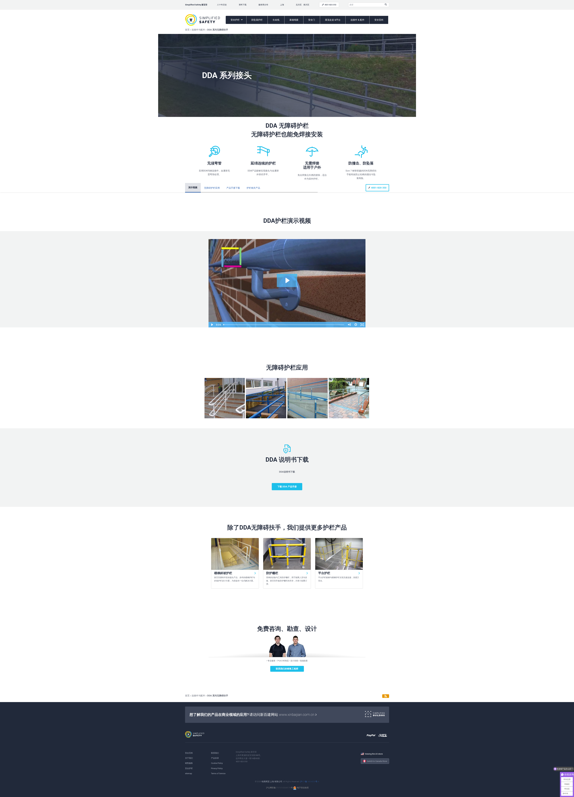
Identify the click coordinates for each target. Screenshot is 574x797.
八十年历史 (222, 5)
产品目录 (215, 758)
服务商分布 (263, 5)
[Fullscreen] (362, 324)
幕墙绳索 (293, 20)
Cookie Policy (217, 763)
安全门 (311, 20)
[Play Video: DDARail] (287, 280)
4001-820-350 (330, 5)
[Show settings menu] (355, 324)
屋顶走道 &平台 (333, 20)
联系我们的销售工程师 (287, 668)
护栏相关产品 (253, 188)
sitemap (188, 773)
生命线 (276, 20)
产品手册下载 (233, 188)
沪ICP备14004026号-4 (309, 781)
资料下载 (242, 5)
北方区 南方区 (302, 5)
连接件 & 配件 (357, 20)
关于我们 (189, 758)
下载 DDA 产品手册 (287, 486)
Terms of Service (218, 773)
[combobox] (368, 5)
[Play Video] (212, 324)
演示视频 (192, 187)
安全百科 (378, 20)
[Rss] (385, 696)
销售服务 (189, 763)
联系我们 (215, 753)
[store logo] (205, 20)
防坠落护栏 (257, 20)
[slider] (284, 324)
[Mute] (349, 324)
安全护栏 (235, 20)
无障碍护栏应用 (212, 188)
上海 (282, 5)
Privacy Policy (217, 768)
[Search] (386, 4)
